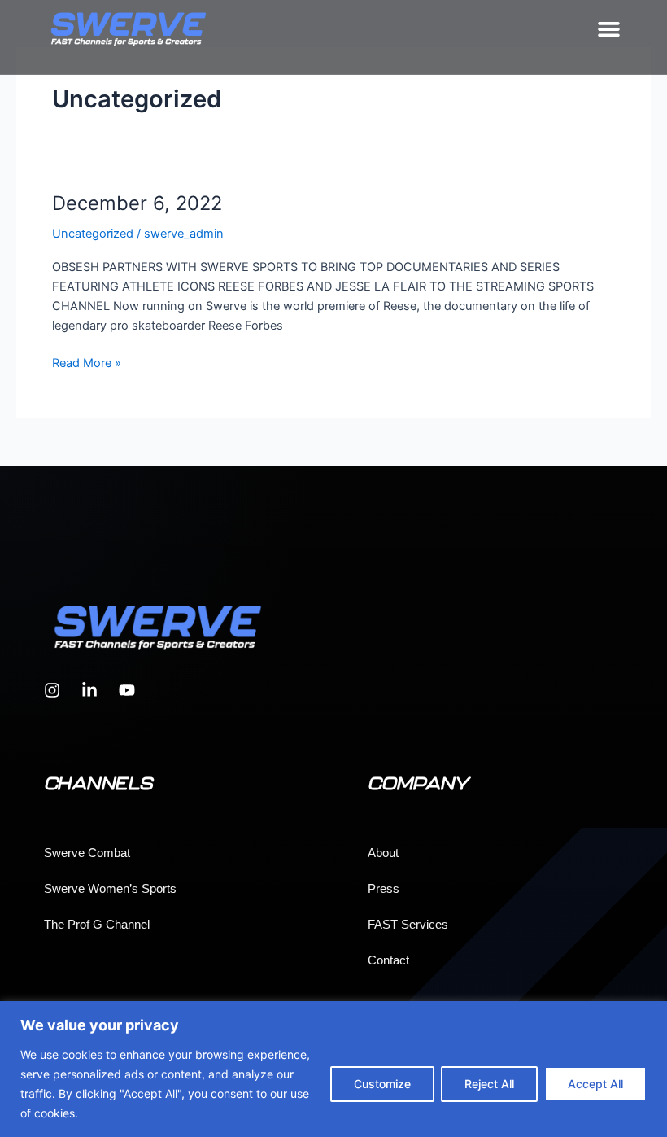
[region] (333, 1069)
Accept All (595, 1084)
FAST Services (408, 924)
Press (383, 888)
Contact (388, 960)
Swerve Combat (87, 852)
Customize (382, 1084)
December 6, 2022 (137, 203)
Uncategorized (92, 233)
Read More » (86, 361)
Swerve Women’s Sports (110, 888)
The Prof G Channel (97, 924)
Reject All (489, 1084)
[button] (609, 29)
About (383, 852)
